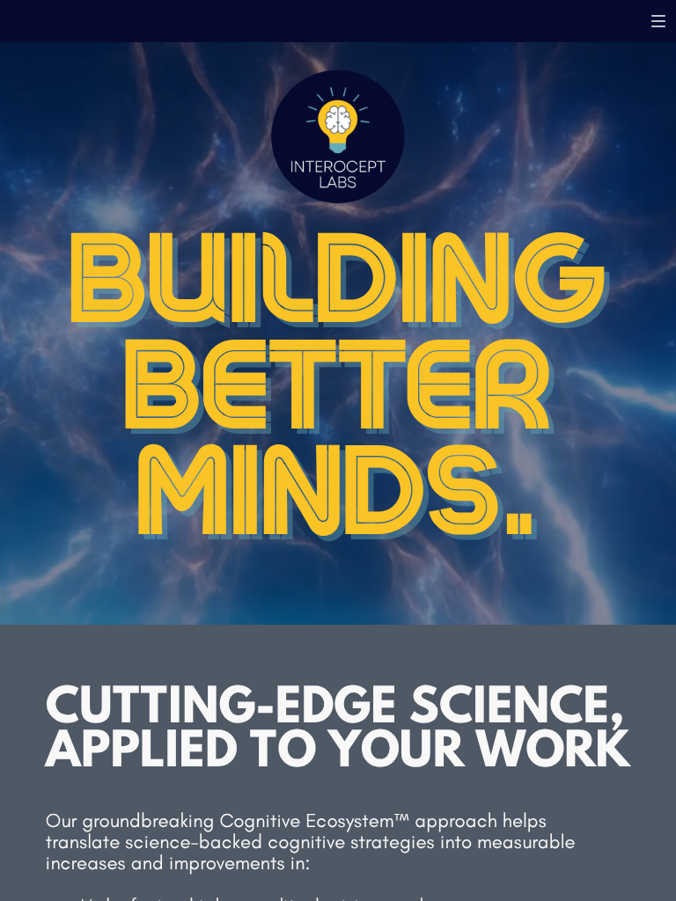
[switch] (658, 21)
